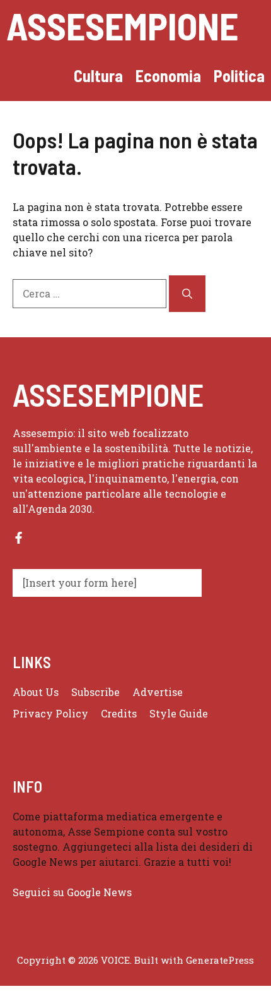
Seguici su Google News (73, 892)
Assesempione (122, 25)
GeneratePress (220, 960)
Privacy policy (50, 713)
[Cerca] (187, 293)
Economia (168, 75)
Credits (119, 713)
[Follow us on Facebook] (19, 538)
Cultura (98, 75)
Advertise (157, 691)
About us (36, 691)
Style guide (178, 713)
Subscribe (95, 691)
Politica (239, 75)
